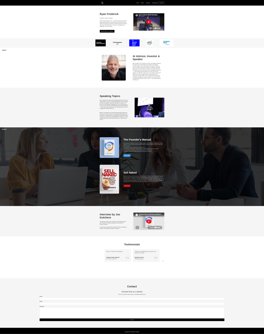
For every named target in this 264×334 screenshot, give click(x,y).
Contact (161, 2)
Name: (41, 296)
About (137, 2)
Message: (42, 306)
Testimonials (155, 2)
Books (142, 2)
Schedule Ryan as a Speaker (107, 31)
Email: (41, 301)
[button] (163, 261)
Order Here (127, 155)
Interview (148, 2)
